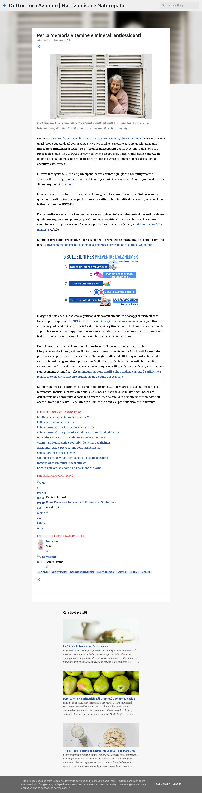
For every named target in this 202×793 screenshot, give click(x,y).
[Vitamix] (41, 561)
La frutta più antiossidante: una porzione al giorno (69, 467)
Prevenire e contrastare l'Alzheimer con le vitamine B (71, 437)
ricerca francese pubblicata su (97, 138)
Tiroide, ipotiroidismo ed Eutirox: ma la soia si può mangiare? (99, 750)
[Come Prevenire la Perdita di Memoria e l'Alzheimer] (41, 528)
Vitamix (51, 556)
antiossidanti (59, 572)
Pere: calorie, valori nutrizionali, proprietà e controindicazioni (99, 698)
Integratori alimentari (82, 572)
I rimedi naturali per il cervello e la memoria (65, 427)
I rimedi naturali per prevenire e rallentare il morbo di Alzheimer (79, 432)
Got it (177, 784)
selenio (68, 184)
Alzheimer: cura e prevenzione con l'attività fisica (68, 447)
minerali (134, 572)
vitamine (146, 572)
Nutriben (52, 541)
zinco (159, 179)
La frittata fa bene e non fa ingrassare (85, 646)
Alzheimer (43, 572)
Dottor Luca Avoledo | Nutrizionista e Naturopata (66, 5)
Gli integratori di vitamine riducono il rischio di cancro (72, 457)
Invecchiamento (105, 572)
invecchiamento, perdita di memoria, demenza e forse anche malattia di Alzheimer (99, 244)
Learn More (162, 784)
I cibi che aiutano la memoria (55, 422)
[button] (39, 47)
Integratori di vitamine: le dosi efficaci (61, 462)
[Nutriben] (41, 541)
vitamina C (44, 179)
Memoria (122, 572)
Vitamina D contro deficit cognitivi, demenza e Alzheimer (73, 442)
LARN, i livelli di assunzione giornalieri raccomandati (105, 321)
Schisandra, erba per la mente (56, 452)
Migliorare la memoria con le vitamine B (63, 417)
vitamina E (83, 179)
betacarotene (122, 179)
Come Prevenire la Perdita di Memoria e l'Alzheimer (81, 502)
